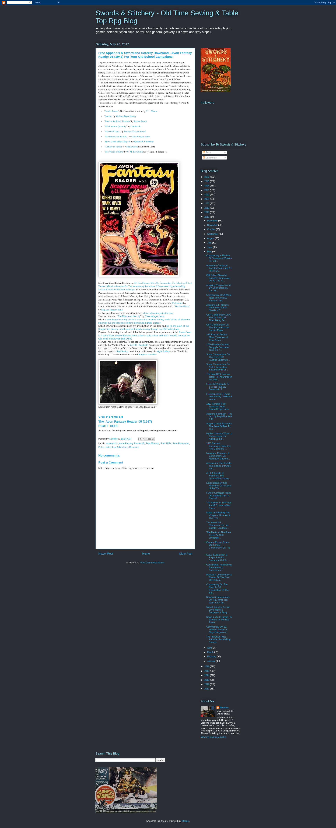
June (210, 247)
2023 (207, 190)
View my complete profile (213, 737)
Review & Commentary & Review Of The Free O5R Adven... (219, 577)
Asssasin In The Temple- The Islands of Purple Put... (219, 466)
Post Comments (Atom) (152, 562)
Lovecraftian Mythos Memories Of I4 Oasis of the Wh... (218, 486)
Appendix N (112, 443)
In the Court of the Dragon (117, 141)
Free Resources (181, 443)
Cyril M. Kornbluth (139, 345)
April (209, 647)
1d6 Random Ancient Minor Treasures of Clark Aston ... (217, 337)
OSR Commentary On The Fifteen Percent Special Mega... (217, 327)
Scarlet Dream (111, 111)
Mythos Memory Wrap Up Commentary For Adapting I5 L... (219, 436)
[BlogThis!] (143, 439)
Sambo (108, 116)
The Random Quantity (115, 126)
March (210, 652)
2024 (207, 185)
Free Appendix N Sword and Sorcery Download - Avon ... (219, 397)
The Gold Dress (112, 131)
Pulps (101, 447)
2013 (207, 680)
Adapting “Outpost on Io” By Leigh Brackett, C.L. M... (218, 288)
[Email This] (139, 439)
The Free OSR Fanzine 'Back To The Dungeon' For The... (219, 377)
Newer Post (105, 553)
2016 (207, 666)
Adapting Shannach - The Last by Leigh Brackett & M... (219, 416)
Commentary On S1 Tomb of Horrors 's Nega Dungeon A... (217, 629)
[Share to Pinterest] (153, 439)
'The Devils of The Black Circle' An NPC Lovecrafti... (218, 535)
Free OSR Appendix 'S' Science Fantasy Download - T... (217, 387)
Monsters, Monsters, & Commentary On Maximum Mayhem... (218, 456)
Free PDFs (166, 443)
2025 (207, 181)
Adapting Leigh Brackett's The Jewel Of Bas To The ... (219, 426)
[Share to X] (146, 439)
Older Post (185, 553)
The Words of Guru (114, 151)
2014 (207, 675)
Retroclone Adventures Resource (122, 447)
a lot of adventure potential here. (158, 312)
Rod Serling (122, 351)
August (211, 238)
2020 (207, 203)
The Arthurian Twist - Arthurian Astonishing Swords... (218, 639)
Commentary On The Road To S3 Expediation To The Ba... (217, 588)
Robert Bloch (140, 121)
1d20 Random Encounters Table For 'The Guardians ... (218, 446)
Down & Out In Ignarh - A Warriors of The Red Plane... (219, 620)
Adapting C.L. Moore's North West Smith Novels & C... (217, 308)
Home (146, 553)
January (211, 661)
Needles (224, 707)
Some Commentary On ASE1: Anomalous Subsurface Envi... (218, 367)
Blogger (185, 821)
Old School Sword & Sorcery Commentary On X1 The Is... (218, 278)
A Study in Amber (113, 146)
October (211, 229)
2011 (207, 688)
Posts (208, 152)
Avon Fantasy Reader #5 (131, 443)
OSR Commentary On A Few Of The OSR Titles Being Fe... (218, 317)
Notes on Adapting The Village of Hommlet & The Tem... (218, 515)
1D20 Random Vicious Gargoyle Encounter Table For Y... (217, 347)
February (212, 656)
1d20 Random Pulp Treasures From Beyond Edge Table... (218, 406)
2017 (207, 216)
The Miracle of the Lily (116, 136)
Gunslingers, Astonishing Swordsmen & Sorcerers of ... (219, 567)
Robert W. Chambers (144, 141)
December (212, 220)
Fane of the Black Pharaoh (117, 121)
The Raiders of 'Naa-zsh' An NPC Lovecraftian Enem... (218, 505)
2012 (207, 684)
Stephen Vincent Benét (135, 131)
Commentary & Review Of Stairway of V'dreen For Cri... (219, 258)
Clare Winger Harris (140, 136)
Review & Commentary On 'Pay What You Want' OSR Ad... (218, 600)
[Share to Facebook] (149, 439)
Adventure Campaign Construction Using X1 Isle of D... (219, 268)
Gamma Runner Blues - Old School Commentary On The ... (218, 546)
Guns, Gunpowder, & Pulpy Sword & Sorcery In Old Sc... (217, 558)
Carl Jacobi (136, 126)
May (209, 251)
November (212, 225)
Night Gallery (163, 351)
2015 (207, 671)
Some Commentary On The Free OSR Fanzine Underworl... (218, 357)
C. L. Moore (151, 111)
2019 (207, 208)
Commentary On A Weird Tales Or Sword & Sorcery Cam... (218, 298)
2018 (207, 212)
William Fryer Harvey (126, 116)
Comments (211, 157)
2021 (207, 199)
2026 (207, 177)
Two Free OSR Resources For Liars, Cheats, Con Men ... (218, 525)
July (209, 242)
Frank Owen (132, 146)
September (213, 234)
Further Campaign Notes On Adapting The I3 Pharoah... (218, 495)
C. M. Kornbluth (135, 151)
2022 (207, 194)
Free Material (152, 443)
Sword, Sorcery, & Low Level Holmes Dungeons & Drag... (217, 610)
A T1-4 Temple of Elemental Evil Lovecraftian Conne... (218, 476)
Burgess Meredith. (148, 354)
